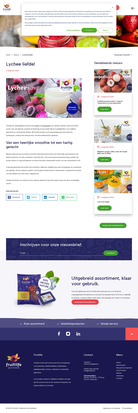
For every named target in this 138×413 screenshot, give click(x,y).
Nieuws (16, 55)
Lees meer (104, 109)
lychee (36, 126)
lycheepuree (46, 126)
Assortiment (120, 365)
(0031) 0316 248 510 (91, 369)
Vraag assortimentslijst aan (85, 302)
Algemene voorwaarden (111, 408)
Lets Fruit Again (103, 202)
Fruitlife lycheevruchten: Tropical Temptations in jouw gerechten (109, 102)
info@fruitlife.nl (89, 371)
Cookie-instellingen (73, 30)
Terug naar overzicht (122, 55)
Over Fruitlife (121, 370)
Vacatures (120, 376)
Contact (119, 378)
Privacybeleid (127, 408)
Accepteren (89, 30)
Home (118, 362)
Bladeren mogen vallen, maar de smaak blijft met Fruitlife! (112, 152)
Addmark (33, 408)
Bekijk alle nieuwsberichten (113, 225)
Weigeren (105, 30)
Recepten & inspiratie (124, 368)
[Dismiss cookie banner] (112, 7)
